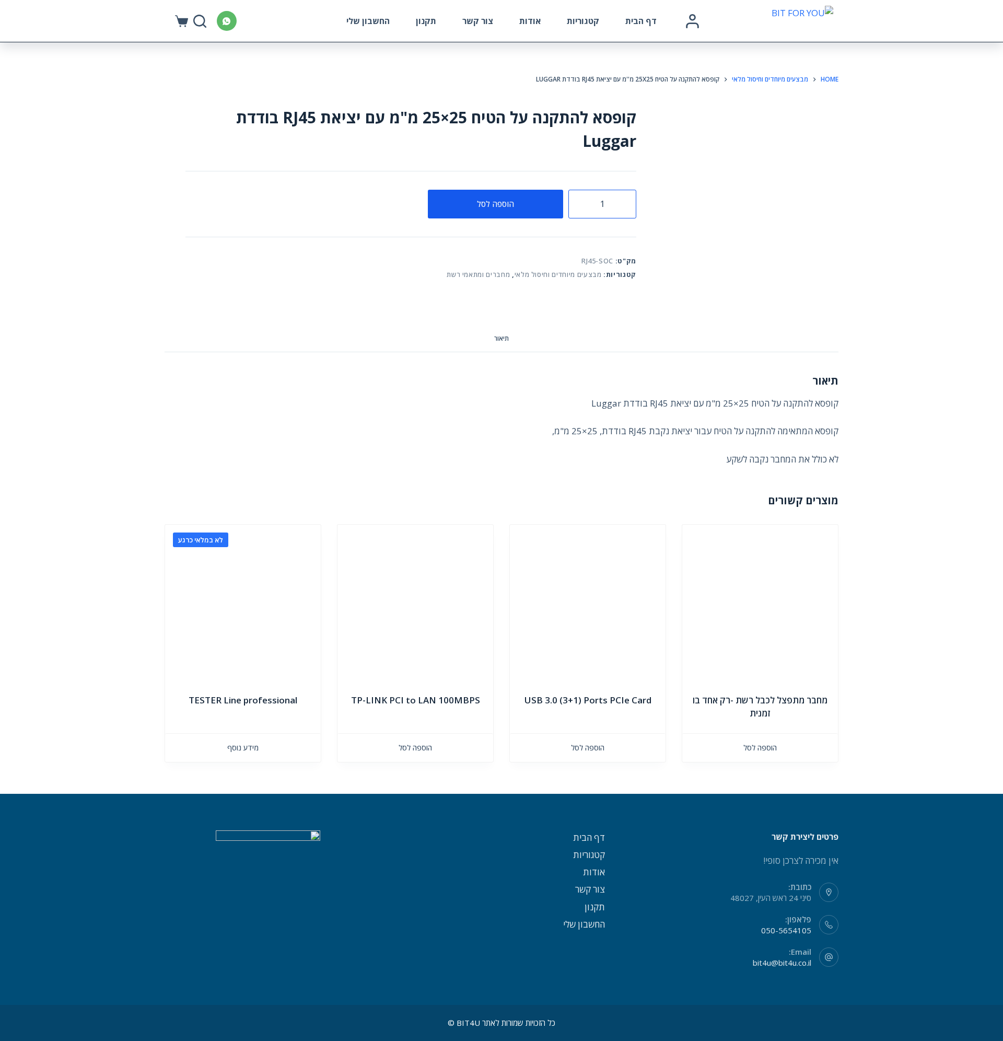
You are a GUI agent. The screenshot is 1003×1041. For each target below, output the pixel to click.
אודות (530, 21)
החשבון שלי (368, 21)
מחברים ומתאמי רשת (478, 274)
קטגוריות (583, 21)
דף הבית (641, 21)
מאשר (182, 1013)
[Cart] (181, 21)
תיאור (501, 338)
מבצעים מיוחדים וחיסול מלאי (558, 274)
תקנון (426, 21)
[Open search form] (199, 21)
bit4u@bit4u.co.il (782, 962)
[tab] (501, 339)
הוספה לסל (495, 204)
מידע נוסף (243, 748)
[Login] (692, 21)
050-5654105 (786, 930)
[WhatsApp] (227, 21)
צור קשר (477, 21)
